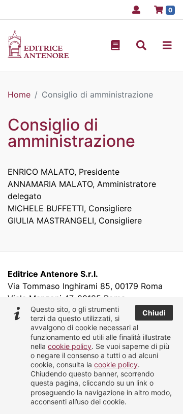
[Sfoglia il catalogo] (115, 45)
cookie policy (70, 346)
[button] (141, 45)
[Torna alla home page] (38, 55)
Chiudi (154, 312)
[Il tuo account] (133, 9)
